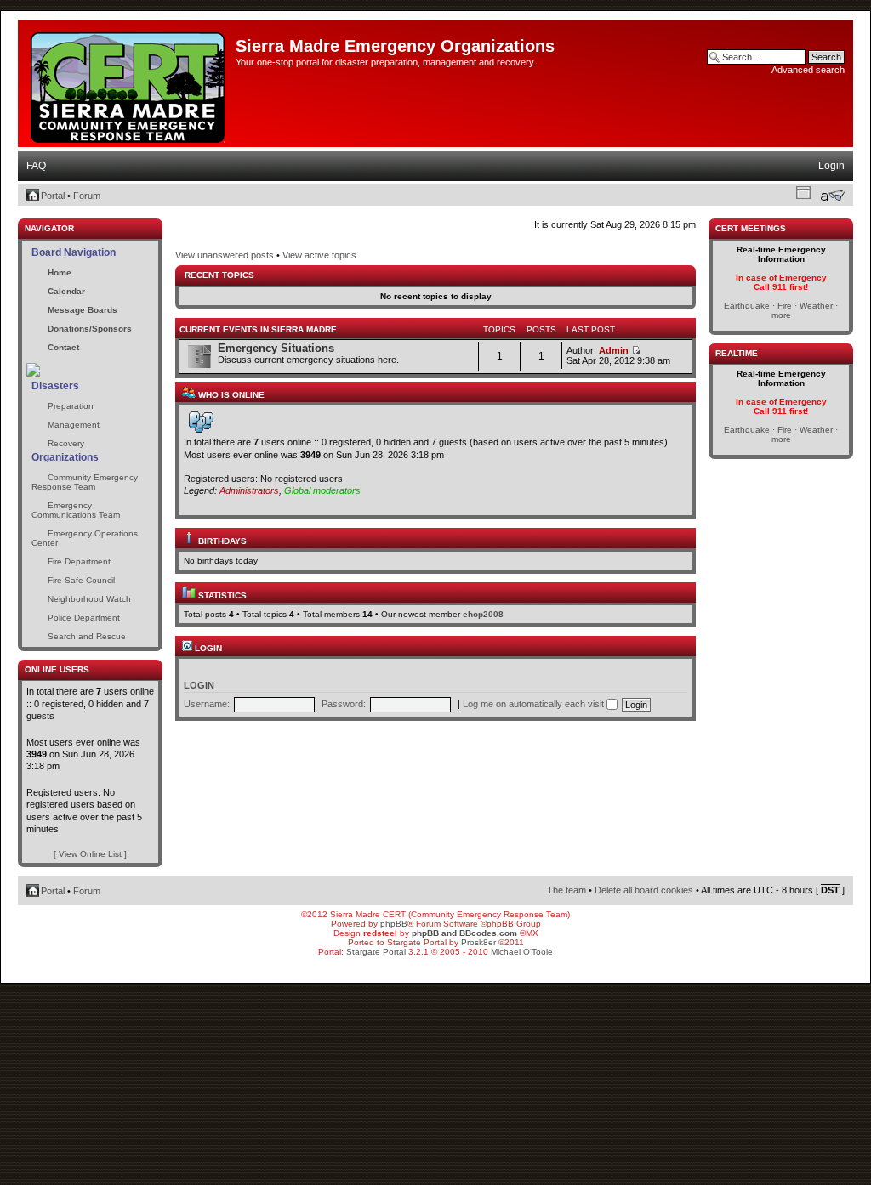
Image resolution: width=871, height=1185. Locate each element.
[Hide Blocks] (23, 213)
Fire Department (79, 561)
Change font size (832, 195)
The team (566, 890)
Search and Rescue (87, 636)
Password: (344, 704)
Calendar (66, 291)
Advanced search (808, 70)
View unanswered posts (224, 255)
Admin (614, 350)
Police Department (84, 617)
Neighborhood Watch (89, 599)
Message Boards (82, 310)
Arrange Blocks (803, 192)
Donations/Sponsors (90, 328)
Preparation (71, 406)
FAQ (36, 166)
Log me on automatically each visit (534, 704)
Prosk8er (478, 942)
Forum (86, 195)
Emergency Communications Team (75, 510)
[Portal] (129, 84)
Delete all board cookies (644, 890)
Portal (53, 195)
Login (831, 166)
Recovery (66, 443)
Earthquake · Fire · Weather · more (781, 310)
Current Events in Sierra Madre (258, 329)
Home (59, 272)
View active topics (319, 255)
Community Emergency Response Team (84, 482)
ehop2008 (483, 614)
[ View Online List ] (90, 854)
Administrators (249, 490)
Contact (63, 347)
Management (74, 424)
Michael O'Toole (522, 951)
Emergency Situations (276, 348)
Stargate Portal (376, 951)
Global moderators (322, 490)
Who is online (230, 395)
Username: (207, 704)
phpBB (393, 923)
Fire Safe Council (81, 580)
